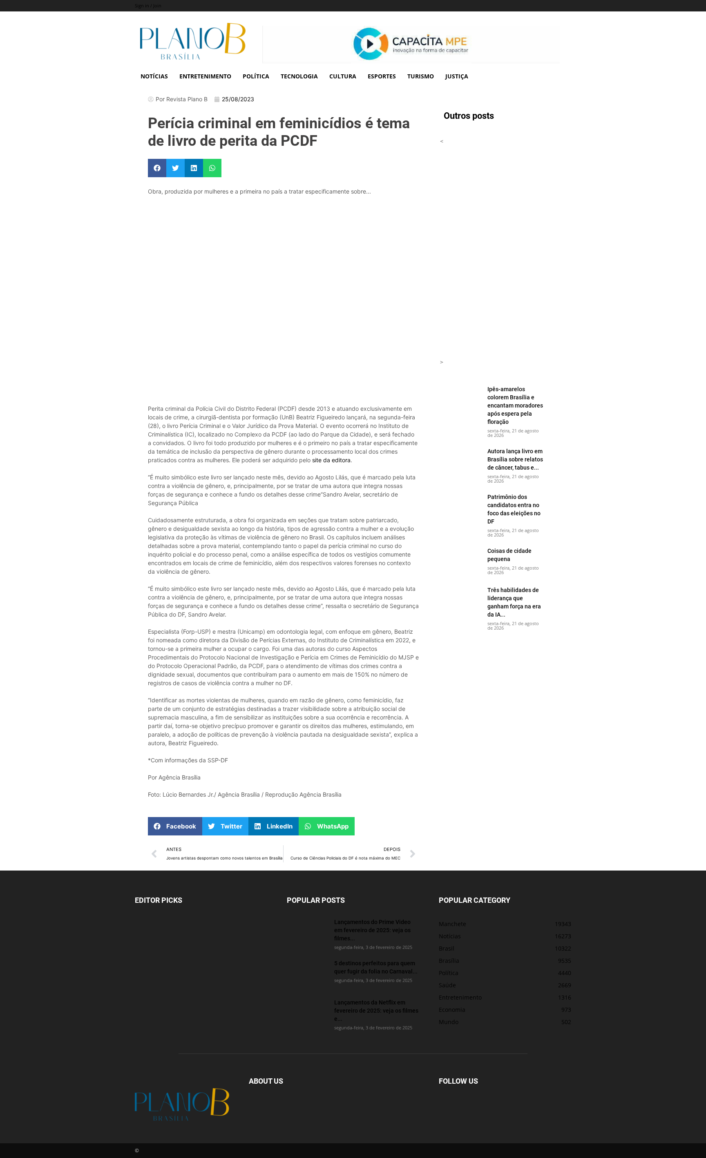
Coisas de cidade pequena (509, 555)
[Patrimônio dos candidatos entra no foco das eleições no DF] (460, 507)
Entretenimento (205, 76)
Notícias (154, 76)
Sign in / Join (148, 5)
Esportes (382, 76)
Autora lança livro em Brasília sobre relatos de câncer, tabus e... (515, 459)
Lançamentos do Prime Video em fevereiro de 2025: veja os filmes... (372, 930)
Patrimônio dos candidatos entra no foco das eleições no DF (514, 509)
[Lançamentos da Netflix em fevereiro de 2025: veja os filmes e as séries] (307, 1012)
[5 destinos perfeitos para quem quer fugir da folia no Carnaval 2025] (307, 973)
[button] (157, 168)
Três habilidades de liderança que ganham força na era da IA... (514, 602)
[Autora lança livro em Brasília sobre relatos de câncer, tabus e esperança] (460, 461)
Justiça (456, 76)
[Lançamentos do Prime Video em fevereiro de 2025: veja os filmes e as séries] (307, 931)
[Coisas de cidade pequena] (460, 561)
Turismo (420, 76)
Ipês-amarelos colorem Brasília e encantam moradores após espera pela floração (515, 405)
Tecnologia (299, 76)
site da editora (331, 460)
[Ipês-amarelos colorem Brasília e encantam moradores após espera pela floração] (460, 399)
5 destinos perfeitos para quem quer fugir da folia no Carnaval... (376, 967)
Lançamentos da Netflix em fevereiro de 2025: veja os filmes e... (376, 1010)
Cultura (342, 76)
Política (256, 76)
